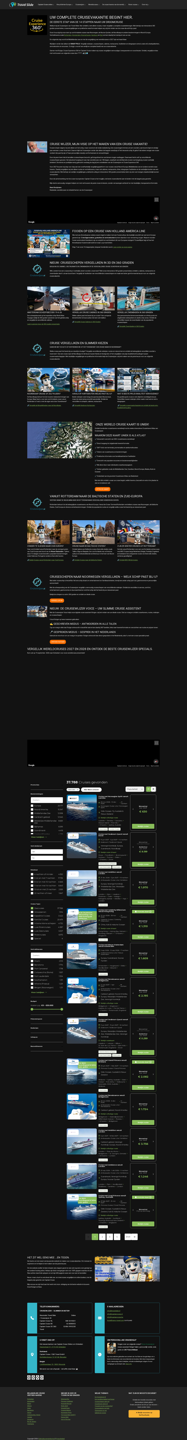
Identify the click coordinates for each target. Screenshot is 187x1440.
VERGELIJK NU (57, 600)
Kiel (101, 35)
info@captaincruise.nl (115, 1314)
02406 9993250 (70, 1327)
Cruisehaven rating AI (101, 1404)
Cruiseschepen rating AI (102, 1401)
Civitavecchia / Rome (33, 1415)
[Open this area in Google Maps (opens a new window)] (31, 222)
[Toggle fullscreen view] (156, 200)
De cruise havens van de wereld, (113, 4)
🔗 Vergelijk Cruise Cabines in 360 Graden (86, 322)
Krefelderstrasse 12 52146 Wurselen (53, 1357)
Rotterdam (30, 1399)
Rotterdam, (68, 35)
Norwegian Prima (66, 1412)
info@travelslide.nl (113, 1311)
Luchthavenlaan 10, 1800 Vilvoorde (52, 1364)
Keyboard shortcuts (122, 222)
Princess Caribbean (67, 1401)
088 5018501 (70, 1321)
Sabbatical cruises (100, 1413)
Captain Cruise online (45, 4)
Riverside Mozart (66, 1403)
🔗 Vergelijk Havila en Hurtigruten (83, 405)
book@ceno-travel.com (115, 1320)
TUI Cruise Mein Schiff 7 (68, 1415)
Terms (147, 222)
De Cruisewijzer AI (100, 1397)
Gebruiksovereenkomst (47, 1439)
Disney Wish (65, 1417)
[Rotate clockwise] (158, 218)
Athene (29, 1406)
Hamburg (94, 35)
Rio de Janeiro (31, 1421)
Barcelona (30, 1410)
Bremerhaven (86, 35)
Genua (29, 1412)
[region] (93, 209)
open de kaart (102, 489)
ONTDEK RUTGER (57, 642)
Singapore (30, 1419)
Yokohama (30, 1424)
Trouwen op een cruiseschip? (104, 1406)
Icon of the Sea (65, 1419)
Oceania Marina (66, 1410)
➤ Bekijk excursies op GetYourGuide (144, 1414)
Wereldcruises (93, 4)
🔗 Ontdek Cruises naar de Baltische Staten (87, 560)
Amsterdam (76, 35)
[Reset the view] (156, 218)
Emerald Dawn (65, 1408)
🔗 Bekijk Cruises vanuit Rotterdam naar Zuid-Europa (45, 560)
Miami (29, 1403)
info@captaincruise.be (115, 1317)
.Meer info (128, 1364)
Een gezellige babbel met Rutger (104, 1399)
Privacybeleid (60, 1439)
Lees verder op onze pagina (122, 247)
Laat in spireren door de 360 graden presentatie (43, 324)
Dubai (29, 1408)
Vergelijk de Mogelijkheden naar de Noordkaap (45, 405)
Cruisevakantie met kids (102, 1408)
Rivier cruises (132, 4)
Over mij (145, 4)
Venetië (29, 1417)
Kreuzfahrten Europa (64, 4)
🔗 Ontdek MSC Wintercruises (127, 560)
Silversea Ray (65, 1399)
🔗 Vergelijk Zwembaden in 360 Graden (130, 326)
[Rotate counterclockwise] (154, 218)
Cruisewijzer (80, 4)
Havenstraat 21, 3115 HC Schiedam (53, 1347)
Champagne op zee (101, 1410)
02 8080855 (71, 1324)
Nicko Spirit (64, 1406)
